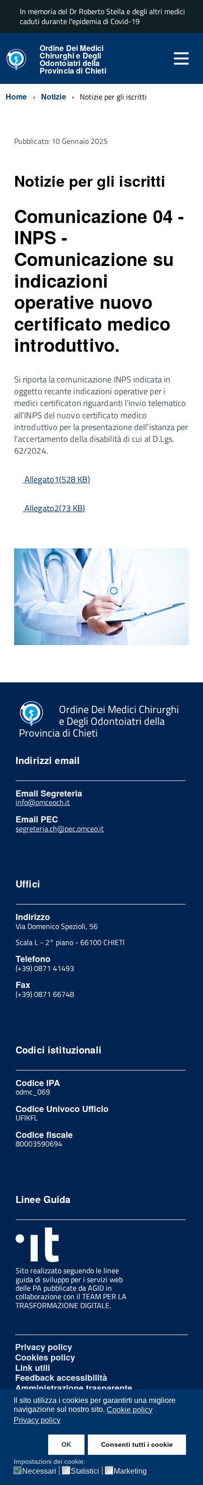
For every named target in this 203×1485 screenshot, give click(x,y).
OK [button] (66, 1444)
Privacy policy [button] (37, 1420)
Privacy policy (43, 1347)
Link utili (32, 1367)
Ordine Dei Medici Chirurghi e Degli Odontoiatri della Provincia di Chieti (73, 59)
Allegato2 (54, 508)
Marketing (130, 1471)
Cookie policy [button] (129, 1410)
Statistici (85, 1471)
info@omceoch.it (43, 802)
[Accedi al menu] (181, 58)
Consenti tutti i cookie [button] (137, 1444)
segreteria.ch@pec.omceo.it (60, 828)
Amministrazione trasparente (73, 1388)
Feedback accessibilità (61, 1377)
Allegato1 (57, 479)
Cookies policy (45, 1357)
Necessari (39, 1471)
